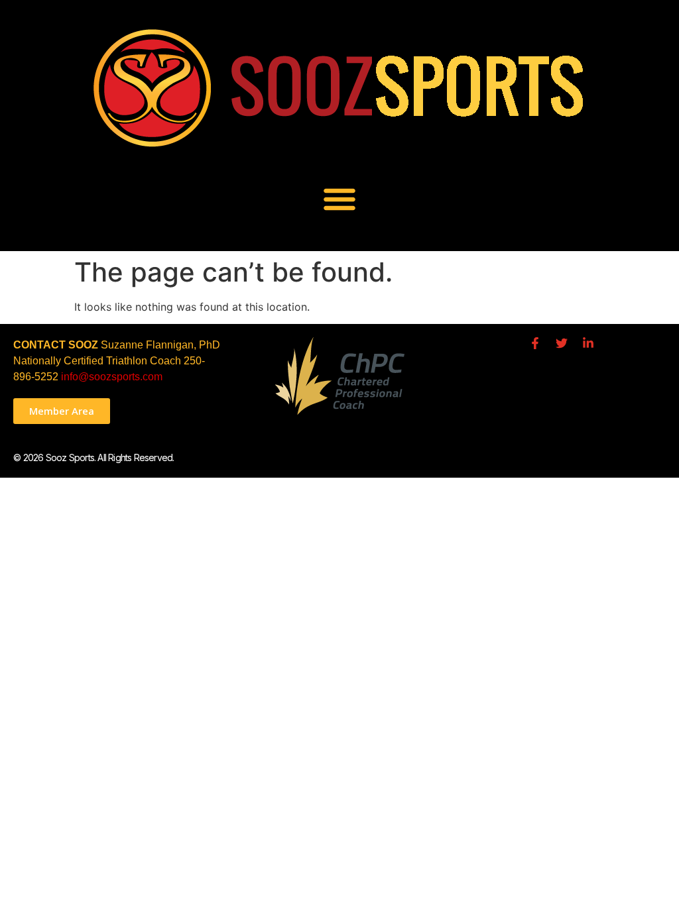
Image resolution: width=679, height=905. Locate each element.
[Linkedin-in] (588, 343)
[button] (339, 199)
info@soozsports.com (111, 376)
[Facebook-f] (535, 343)
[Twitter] (562, 343)
